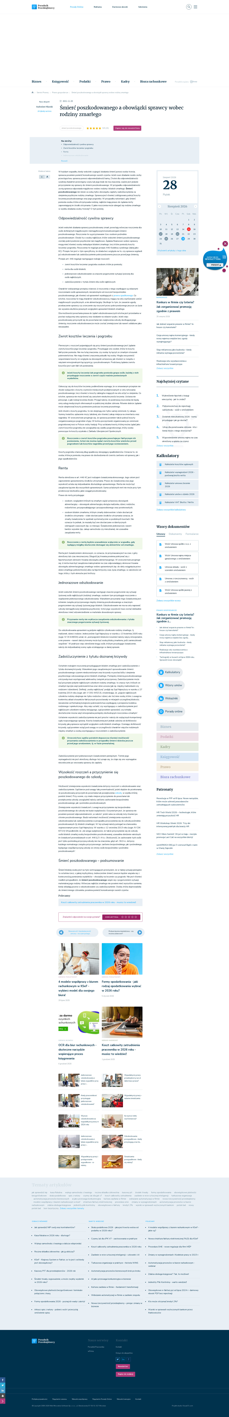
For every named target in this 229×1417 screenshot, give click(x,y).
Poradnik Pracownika (96, 1347)
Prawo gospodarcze (167, 610)
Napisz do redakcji (125, 1374)
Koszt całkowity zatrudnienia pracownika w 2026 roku (116, 1246)
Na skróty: (66, 141)
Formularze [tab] (192, 534)
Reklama (98, 7)
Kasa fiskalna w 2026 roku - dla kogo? (52, 1235)
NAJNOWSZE (162, 297)
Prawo (105, 81)
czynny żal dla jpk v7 (92, 1195)
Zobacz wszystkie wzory (168, 600)
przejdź (215, 265)
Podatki (85, 81)
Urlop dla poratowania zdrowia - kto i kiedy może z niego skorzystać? (179, 429)
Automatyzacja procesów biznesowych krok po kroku (115, 1270)
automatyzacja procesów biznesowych (51, 1198)
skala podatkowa (58, 1195)
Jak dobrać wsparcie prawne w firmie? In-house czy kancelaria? (177, 629)
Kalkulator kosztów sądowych (179, 464)
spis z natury (74, 1195)
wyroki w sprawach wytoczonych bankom (155, 1205)
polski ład (181, 1205)
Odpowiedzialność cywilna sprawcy (78, 144)
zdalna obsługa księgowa (59, 1205)
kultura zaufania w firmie (115, 1198)
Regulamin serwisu (59, 1399)
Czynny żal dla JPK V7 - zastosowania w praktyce (114, 1238)
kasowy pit (127, 1192)
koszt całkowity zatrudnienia (118, 1195)
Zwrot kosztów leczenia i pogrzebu (78, 148)
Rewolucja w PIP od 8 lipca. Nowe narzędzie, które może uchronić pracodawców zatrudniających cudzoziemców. (177, 801)
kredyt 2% (128, 1205)
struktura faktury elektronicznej (97, 1202)
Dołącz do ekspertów (124, 1353)
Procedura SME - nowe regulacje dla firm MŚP (169, 1246)
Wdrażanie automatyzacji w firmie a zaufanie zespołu (115, 1295)
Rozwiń (64, 161)
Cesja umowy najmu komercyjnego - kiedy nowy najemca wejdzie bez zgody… (177, 636)
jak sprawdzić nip (39, 1192)
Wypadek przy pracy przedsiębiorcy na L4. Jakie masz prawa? (132, 1078)
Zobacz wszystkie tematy (72, 1208)
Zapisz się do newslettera (127, 128)
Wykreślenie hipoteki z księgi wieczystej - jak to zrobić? (175, 397)
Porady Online (76, 7)
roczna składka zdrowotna (107, 1192)
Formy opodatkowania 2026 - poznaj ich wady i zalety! (59, 1301)
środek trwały (141, 1192)
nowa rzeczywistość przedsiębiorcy (179, 1198)
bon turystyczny (51, 1208)
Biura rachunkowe (153, 81)
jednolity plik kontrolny (84, 1205)
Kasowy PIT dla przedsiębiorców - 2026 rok (55, 1270)
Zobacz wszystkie (165, 368)
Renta (65, 152)
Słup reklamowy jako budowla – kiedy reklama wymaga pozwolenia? (175, 643)
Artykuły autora (44, 111)
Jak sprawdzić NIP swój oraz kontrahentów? (54, 1227)
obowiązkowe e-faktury (109, 1205)
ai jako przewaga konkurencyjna (86, 1198)
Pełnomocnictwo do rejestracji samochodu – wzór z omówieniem (177, 408)
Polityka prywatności (39, 1399)
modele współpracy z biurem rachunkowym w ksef (57, 1202)
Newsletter (123, 1366)
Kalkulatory (172, 672)
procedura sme (122, 1202)
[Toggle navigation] (195, 7)
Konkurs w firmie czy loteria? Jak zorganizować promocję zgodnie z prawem (175, 306)
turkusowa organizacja (181, 1195)
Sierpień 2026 (177, 206)
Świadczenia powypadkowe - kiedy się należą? (133, 1159)
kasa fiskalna (56, 1192)
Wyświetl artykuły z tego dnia (172, 250)
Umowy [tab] (161, 534)
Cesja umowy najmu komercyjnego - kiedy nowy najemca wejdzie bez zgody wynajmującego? (176, 338)
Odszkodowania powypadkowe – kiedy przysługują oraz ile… (133, 1139)
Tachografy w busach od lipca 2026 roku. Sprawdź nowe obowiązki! (177, 658)
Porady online (173, 711)
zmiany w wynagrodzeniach (144, 1202)
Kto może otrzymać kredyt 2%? (163, 1301)
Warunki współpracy (79, 1399)
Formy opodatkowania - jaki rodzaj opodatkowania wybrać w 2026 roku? (121, 986)
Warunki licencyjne (123, 1399)
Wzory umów (173, 685)
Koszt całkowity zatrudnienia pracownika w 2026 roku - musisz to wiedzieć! (98, 902)
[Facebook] (2, 1380)
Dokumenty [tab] (175, 534)
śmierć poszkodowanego (72, 128)
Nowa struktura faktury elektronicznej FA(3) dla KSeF (173, 1238)
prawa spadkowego (123, 295)
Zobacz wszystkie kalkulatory (171, 509)
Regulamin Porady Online (102, 1399)
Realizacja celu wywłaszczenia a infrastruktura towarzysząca (173, 651)
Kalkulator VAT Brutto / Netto (179, 502)
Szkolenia (142, 7)
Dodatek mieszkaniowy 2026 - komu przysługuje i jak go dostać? (179, 418)
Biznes (36, 81)
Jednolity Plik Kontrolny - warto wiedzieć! (167, 1282)
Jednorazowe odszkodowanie (75, 155)
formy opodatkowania (161, 1192)
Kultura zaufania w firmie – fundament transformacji (114, 1287)
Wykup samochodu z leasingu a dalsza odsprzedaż (57, 1243)
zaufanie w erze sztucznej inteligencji (151, 1195)
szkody (118, 793)
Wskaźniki (171, 698)
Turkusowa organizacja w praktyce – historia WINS (114, 1262)
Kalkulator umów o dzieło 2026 (180, 494)
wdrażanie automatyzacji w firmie (144, 1198)
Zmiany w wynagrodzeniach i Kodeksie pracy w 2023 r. (173, 1254)
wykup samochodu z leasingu (78, 1192)
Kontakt (119, 1347)
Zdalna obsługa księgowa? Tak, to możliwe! (168, 1274)
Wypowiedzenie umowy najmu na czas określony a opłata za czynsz (180, 439)
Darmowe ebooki (120, 7)
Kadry (125, 81)
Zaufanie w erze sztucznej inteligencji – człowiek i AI (115, 1254)
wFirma (91, 1351)
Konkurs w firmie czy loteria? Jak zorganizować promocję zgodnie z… (175, 618)
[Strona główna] (32, 92)
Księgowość (60, 81)
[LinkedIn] (2, 1390)
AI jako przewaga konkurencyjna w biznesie (111, 1279)
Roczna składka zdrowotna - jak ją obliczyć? (54, 1251)
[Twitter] (2, 1385)
